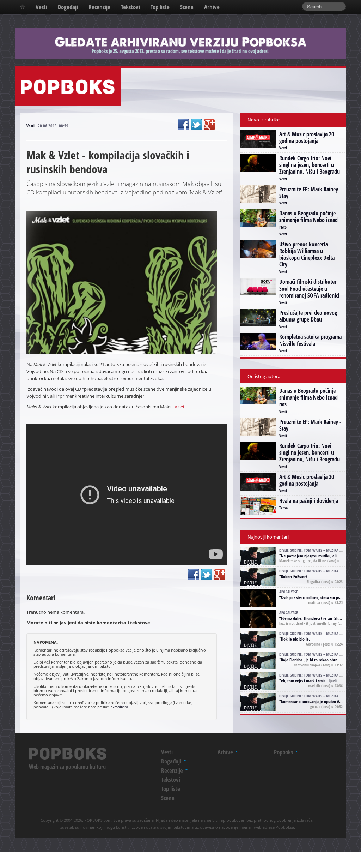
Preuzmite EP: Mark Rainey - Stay (310, 192)
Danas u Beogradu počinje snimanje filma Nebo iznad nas (308, 219)
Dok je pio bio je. (295, 639)
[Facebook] (183, 124)
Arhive (212, 7)
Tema (283, 507)
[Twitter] (196, 124)
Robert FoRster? (294, 577)
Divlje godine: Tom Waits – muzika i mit (313, 550)
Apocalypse (288, 591)
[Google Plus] (209, 124)
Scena (187, 7)
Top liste (160, 7)
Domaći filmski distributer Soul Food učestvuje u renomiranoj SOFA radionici (309, 288)
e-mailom (119, 706)
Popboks (284, 752)
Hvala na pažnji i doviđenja (308, 501)
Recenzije (99, 7)
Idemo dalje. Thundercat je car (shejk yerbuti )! (320, 618)
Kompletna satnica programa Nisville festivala (310, 340)
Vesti (41, 7)
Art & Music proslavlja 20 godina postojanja (306, 137)
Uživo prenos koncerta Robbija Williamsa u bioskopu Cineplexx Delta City (307, 254)
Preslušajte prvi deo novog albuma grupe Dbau (308, 316)
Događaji (68, 7)
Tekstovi (130, 7)
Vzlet (180, 406)
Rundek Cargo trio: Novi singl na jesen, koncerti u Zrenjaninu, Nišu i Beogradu (309, 164)
